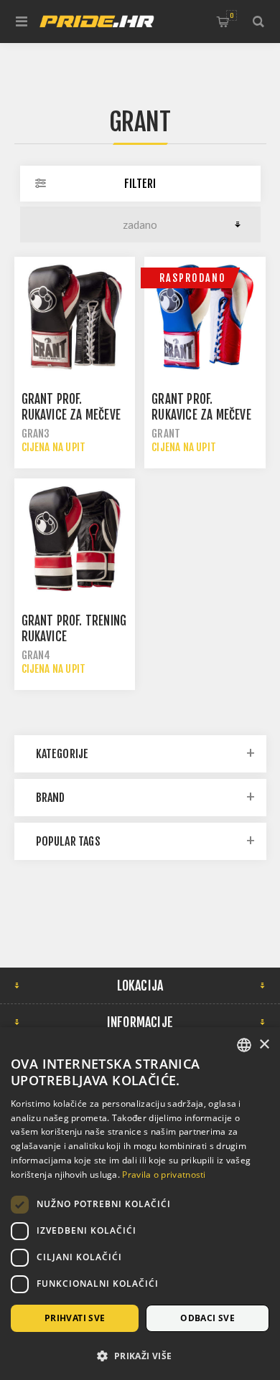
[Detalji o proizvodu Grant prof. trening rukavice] (74, 538)
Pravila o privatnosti (163, 1174)
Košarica (231, 15)
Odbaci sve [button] (207, 1318)
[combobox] (244, 1045)
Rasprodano (192, 278)
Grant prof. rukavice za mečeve (71, 407)
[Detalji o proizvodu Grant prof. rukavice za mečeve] (74, 317)
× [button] (263, 1044)
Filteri (140, 183)
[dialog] (140, 1203)
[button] (140, 1355)
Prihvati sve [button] (75, 1318)
